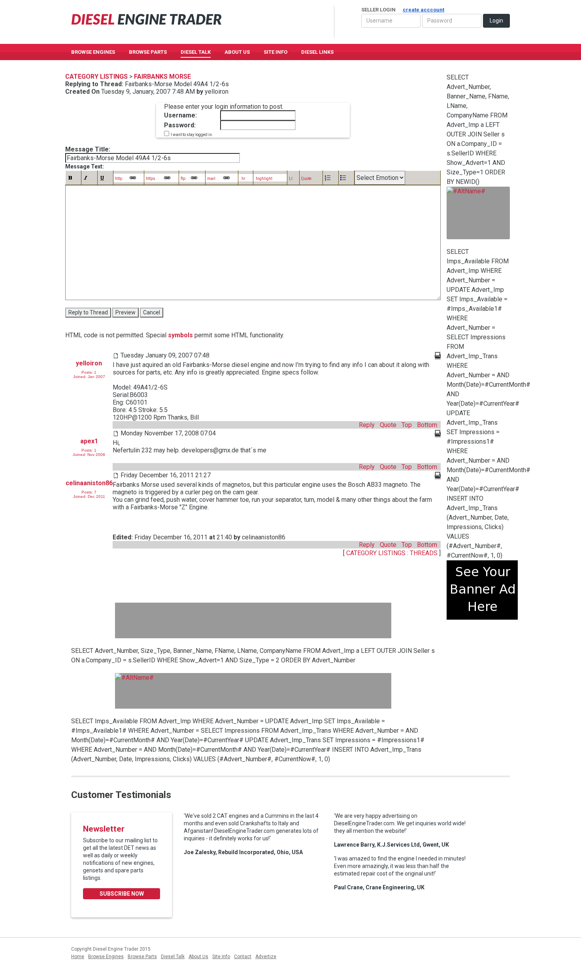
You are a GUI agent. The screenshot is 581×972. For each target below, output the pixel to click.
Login (496, 20)
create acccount (423, 10)
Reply (367, 425)
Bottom (427, 425)
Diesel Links (317, 52)
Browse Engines (93, 52)
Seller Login (402, 10)
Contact (242, 956)
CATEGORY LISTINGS (376, 553)
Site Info (275, 52)
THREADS (424, 553)
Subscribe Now (122, 894)
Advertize (265, 956)
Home (77, 956)
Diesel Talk (196, 52)
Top (407, 425)
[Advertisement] (253, 620)
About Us (237, 52)
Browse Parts (148, 52)
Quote (388, 425)
